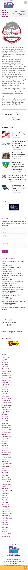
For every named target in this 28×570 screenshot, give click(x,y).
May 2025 (5, 392)
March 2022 (5, 478)
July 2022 (5, 469)
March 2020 (5, 532)
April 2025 (5, 395)
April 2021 (5, 503)
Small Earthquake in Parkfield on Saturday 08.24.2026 (18, 134)
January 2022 (6, 483)
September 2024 (7, 410)
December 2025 (7, 377)
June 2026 (5, 363)
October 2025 (6, 381)
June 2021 (5, 499)
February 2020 (6, 535)
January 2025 (6, 401)
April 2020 (5, 530)
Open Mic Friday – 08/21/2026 (11, 307)
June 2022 (5, 471)
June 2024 (5, 417)
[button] (8, 212)
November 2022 (7, 460)
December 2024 (7, 404)
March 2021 (5, 505)
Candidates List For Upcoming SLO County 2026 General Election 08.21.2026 (19, 188)
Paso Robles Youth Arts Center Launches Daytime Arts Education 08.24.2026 (19, 144)
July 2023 (5, 442)
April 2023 (5, 449)
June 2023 (5, 444)
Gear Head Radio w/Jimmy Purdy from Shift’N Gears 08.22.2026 (14, 302)
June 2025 (5, 390)
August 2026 (5, 358)
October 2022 (6, 462)
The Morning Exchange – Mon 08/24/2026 (11, 296)
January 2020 (6, 537)
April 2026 (5, 368)
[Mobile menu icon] (25, 2)
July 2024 (5, 415)
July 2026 (5, 361)
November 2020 (7, 514)
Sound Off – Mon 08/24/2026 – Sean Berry (13, 263)
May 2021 (5, 501)
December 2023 (7, 431)
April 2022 (5, 476)
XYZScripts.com (21, 566)
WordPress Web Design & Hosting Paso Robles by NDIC (14, 562)
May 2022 (5, 474)
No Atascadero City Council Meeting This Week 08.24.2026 (18, 154)
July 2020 (5, 523)
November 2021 (7, 487)
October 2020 (6, 517)
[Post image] (6, 134)
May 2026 (5, 365)
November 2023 (7, 433)
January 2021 (6, 510)
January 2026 (6, 374)
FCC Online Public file (18, 559)
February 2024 (6, 426)
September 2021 (7, 492)
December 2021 (7, 485)
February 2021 (6, 508)
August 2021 (5, 494)
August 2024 (5, 413)
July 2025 (5, 388)
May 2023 (5, 447)
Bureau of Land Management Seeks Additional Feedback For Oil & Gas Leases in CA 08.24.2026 (18, 166)
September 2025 (7, 383)
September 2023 (7, 438)
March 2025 (5, 397)
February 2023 (6, 453)
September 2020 (7, 519)
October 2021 (6, 490)
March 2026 (5, 370)
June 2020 (5, 526)
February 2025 (6, 399)
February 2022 (6, 480)
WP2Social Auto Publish (8, 566)
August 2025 (5, 386)
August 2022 (5, 467)
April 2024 (5, 422)
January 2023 (6, 456)
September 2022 (7, 465)
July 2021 (5, 496)
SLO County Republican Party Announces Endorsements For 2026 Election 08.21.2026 (17, 177)
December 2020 (7, 512)
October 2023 (6, 435)
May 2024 (5, 419)
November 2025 (7, 379)
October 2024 (6, 408)
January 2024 (6, 429)
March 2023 (5, 451)
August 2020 (5, 521)
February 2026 (6, 372)
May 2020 (5, 528)
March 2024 (5, 424)
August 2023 (5, 440)
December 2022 (7, 458)
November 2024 (7, 406)
